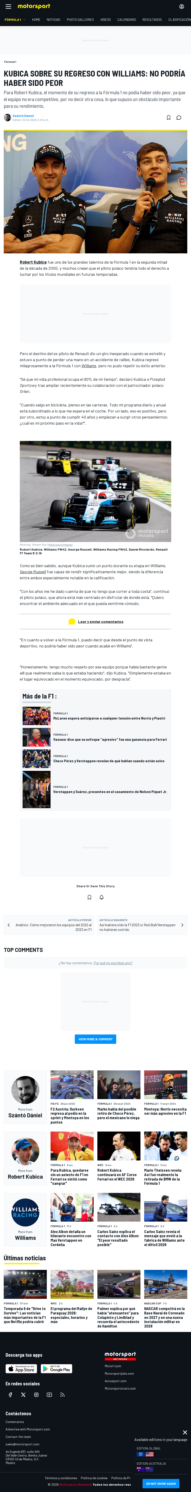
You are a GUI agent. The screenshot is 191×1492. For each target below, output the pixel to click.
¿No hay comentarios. (96, 963)
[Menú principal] (8, 6)
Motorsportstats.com (120, 1388)
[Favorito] (168, 117)
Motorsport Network (75, 1484)
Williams (89, 365)
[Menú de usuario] (181, 6)
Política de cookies (94, 1478)
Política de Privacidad (127, 1478)
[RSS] (62, 1394)
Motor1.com (113, 1366)
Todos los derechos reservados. (117, 1484)
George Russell (33, 571)
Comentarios (15, 1422)
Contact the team (18, 1437)
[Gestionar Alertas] (101, 897)
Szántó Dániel (23, 115)
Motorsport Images (60, 544)
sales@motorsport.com (22, 1444)
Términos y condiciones (61, 1478)
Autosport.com (115, 1381)
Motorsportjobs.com (119, 1373)
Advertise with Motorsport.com (28, 1429)
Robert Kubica (33, 262)
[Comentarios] (180, 117)
